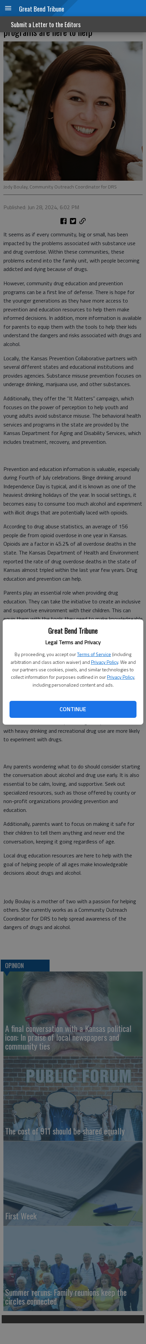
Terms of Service (94, 654)
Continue (73, 709)
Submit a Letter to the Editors (45, 24)
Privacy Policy (104, 662)
